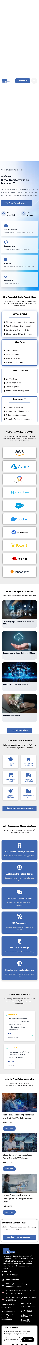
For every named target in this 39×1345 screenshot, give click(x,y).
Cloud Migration (7, 1314)
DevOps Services (8, 1308)
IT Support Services (28, 1307)
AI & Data (19, 342)
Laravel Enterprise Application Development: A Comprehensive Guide (17, 1198)
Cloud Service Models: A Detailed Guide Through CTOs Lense (17, 1157)
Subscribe (28, 1340)
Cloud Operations (8, 1311)
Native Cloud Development (7, 1319)
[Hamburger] (34, 81)
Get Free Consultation (15, 203)
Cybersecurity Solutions (26, 1316)
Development (19, 313)
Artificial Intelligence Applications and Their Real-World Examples (18, 1116)
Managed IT (19, 399)
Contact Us (23, 81)
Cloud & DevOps (19, 370)
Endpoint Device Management (27, 1321)
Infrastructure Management (26, 1311)
